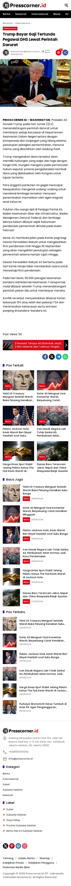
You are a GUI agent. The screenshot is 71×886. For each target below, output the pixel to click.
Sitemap (44, 858)
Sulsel (6, 784)
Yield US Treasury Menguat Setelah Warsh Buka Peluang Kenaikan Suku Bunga (18, 397)
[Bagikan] (65, 52)
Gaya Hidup (13, 820)
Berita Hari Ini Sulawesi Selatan (24, 831)
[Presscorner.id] (24, 5)
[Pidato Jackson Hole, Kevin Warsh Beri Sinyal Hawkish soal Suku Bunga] (18, 416)
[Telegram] (59, 357)
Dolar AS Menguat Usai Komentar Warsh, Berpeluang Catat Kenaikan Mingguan (51, 397)
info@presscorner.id (21, 758)
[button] (66, 5)
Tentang (8, 858)
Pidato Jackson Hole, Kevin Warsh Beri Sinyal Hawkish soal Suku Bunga (17, 432)
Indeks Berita (26, 858)
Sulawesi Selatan (13, 789)
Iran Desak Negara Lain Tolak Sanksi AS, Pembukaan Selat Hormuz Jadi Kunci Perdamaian (51, 432)
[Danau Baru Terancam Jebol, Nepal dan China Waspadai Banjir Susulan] (52, 451)
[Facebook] (45, 357)
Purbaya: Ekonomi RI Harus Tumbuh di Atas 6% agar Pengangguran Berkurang (43, 705)
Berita (8, 386)
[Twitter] (52, 357)
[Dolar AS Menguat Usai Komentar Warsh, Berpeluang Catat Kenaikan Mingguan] (52, 380)
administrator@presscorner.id (25, 52)
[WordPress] (18, 846)
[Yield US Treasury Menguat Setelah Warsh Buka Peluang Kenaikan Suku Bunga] (18, 380)
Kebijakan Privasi (13, 862)
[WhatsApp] (65, 357)
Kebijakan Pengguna (41, 862)
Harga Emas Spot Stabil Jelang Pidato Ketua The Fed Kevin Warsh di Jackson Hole (18, 468)
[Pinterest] (12, 846)
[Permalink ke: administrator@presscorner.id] (7, 52)
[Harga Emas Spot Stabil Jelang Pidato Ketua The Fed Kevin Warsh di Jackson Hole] (18, 451)
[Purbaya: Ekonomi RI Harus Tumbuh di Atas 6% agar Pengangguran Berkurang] (10, 707)
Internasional (10, 28)
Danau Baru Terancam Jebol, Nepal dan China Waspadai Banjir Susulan (52, 468)
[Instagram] (24, 846)
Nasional (8, 795)
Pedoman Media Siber (16, 867)
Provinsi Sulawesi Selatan (21, 825)
